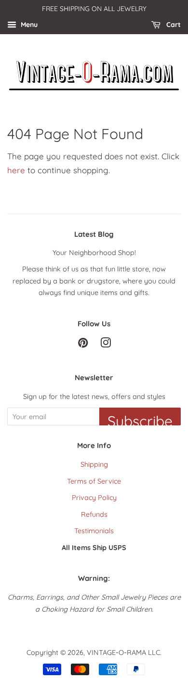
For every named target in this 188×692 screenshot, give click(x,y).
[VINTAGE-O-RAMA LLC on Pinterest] (83, 344)
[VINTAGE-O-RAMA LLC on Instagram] (105, 344)
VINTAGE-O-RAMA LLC (123, 652)
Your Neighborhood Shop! (94, 252)
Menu (28, 24)
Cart (172, 24)
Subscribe (140, 418)
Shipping (94, 464)
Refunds (94, 514)
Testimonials (94, 530)
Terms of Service (94, 481)
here (16, 170)
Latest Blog (94, 234)
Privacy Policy (94, 497)
